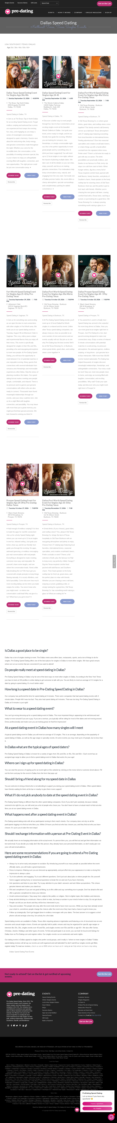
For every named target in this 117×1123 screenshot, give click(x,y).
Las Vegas (76, 1073)
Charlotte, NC (58, 1096)
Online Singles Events (49, 1000)
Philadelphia (55, 1081)
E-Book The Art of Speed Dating (88, 1005)
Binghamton (8, 1066)
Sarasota (15, 1086)
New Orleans (8, 1079)
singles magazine (94, 12)
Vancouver (29, 1089)
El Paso (47, 1070)
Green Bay (30, 1072)
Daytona (100, 1068)
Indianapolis (8, 1073)
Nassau (88, 1077)
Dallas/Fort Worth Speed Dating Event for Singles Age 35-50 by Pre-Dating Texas (57, 502)
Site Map (51, 1051)
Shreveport (37, 1086)
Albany (13, 1065)
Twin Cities (21, 1089)
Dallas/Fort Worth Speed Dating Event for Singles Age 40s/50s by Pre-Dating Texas (93, 95)
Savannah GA (23, 1086)
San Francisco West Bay (70, 1084)
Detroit (30, 1070)
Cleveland (43, 1068)
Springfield (8, 1087)
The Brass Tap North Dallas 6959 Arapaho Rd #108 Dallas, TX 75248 (18, 105)
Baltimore (89, 1065)
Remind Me (11, 182)
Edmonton (41, 1070)
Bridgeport (38, 1066)
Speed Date (45, 3)
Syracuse (56, 1087)
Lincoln (89, 1073)
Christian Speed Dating (30, 1056)
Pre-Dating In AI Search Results (66, 1107)
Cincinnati (36, 1068)
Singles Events (9, 3)
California (43, 1096)
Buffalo (51, 1066)
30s (16, 47)
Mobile (26, 1077)
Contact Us (81, 1015)
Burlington (57, 1066)
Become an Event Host (85, 1010)
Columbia (60, 1068)
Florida (14, 1098)
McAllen (60, 1075)
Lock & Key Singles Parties (50, 1002)
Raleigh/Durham (42, 1082)
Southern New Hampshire (73, 1086)
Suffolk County (48, 1087)
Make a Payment (47, 1020)
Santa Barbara (97, 1084)
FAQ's (44, 1007)
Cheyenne (23, 1068)
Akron (8, 1065)
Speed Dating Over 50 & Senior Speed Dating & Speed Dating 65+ (61, 1054)
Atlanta (47, 1065)
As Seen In (81, 1002)
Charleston (98, 1066)
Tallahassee (63, 1087)
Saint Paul (91, 1082)
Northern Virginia (60, 1079)
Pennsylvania (38, 1101)
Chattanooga (15, 1068)
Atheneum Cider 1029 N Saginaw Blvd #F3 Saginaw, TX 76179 (17, 306)
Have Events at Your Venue (86, 1013)
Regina (50, 1082)
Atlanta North (53, 1065)
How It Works (46, 1005)
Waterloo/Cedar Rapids (59, 1089)
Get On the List (104, 974)
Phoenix (53, 1101)
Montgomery (46, 1077)
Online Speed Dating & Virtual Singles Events (29, 1054)
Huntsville (97, 1072)
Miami (90, 1075)
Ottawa (13, 1081)
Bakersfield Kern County (78, 1065)
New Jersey (67, 1100)
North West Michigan (34, 1079)
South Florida (60, 1086)
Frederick (85, 1070)
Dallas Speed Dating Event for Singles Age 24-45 (56, 94)
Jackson (25, 1073)
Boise (27, 1066)
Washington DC (46, 1089)
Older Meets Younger (62, 1058)
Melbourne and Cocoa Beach (72, 1075)
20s (12, 47)
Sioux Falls (45, 1086)
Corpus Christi (76, 1068)
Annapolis (40, 1065)
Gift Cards (34, 3)
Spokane (97, 1086)
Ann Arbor (34, 1065)
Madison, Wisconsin (17, 1100)
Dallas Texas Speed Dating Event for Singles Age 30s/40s (22, 94)
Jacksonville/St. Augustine (36, 1073)
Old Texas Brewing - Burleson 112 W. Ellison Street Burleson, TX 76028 (90, 107)
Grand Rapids (22, 1072)
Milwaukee (12, 1077)
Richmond (60, 1082)
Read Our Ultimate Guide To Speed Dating (44, 1107)
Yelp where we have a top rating (85, 946)
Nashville (81, 1077)
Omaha (89, 1079)
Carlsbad (78, 1066)
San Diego (34, 1084)
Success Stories (22, 3)
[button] (111, 1117)
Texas (51, 1103)
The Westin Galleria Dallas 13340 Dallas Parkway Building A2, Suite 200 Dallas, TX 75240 (53, 106)
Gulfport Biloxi (54, 1072)
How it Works (64, 12)
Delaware (10, 1070)
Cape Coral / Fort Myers (68, 1066)
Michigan (31, 1100)
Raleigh (72, 1101)
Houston (81, 1072)
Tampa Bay (72, 1087)
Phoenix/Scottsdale (65, 1081)
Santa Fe (9, 1086)
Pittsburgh (75, 1081)
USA (6, 44)
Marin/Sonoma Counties (50, 1075)
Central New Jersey (88, 1066)
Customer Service (83, 997)
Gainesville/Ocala (11, 1072)
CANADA (50, 1096)
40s (20, 47)
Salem (97, 1082)
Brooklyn (45, 1066)
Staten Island (39, 1087)
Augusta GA (61, 1065)
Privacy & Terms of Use (41, 1051)
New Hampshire (96, 1077)
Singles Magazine (83, 1000)
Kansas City (55, 1073)
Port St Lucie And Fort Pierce (87, 1081)
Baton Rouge (96, 1065)
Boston (32, 1066)
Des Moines (23, 1070)
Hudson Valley (89, 1072)
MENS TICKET (31, 175)
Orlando (7, 1081)
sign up (108, 12)
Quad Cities (24, 1082)
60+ (28, 47)
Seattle (30, 1086)
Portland (99, 1081)
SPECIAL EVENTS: (11, 1054)
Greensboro (38, 1072)
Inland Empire (17, 1073)
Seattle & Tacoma (37, 1103)
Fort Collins (67, 1070)
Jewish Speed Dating (17, 1056)
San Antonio (16, 1084)
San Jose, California (25, 1103)
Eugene (53, 1070)
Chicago (29, 1068)
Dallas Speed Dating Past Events (21, 952)
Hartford (69, 1072)
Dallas (83, 1068)
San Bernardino (25, 1084)
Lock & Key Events (60, 1051)
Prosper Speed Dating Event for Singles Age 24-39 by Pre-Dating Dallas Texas (22, 502)
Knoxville (63, 1073)
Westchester (70, 1089)
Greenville (46, 1072)
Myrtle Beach (61, 1077)
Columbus (67, 1068)
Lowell (34, 1075)
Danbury (88, 1068)
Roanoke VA (68, 1082)
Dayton (95, 1068)
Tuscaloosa (13, 1089)
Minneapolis (19, 1077)
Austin (68, 1065)
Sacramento (83, 1082)
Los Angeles (21, 1075)
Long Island (13, 1075)
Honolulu (75, 1072)
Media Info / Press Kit (84, 1007)
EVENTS (51, 12)
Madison (39, 1075)
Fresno (91, 1070)
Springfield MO (23, 1087)
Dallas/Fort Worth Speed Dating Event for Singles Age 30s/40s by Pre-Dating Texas (57, 294)
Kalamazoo (48, 1073)
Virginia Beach (37, 1089)
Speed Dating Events (48, 997)
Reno (54, 1082)
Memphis (84, 1075)
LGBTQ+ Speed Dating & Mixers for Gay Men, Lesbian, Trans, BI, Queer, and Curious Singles (63, 1056)
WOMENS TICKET (13, 175)
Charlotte (7, 1068)
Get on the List (104, 4)
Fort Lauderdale (76, 1070)
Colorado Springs (52, 1068)
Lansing (69, 1073)
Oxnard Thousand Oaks (23, 1081)
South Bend (52, 1086)
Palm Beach (35, 1081)
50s (24, 47)
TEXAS (25, 44)
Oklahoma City (82, 1079)
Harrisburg (62, 1072)
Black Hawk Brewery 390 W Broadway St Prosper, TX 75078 (87, 306)
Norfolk (25, 1079)
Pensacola (43, 1081)
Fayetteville (60, 1070)
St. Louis (31, 1087)
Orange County (97, 1079)
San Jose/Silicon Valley (84, 1084)
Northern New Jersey (48, 1079)
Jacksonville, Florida (65, 1098)
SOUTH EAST (15, 44)
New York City (18, 1079)
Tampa (56, 1103)
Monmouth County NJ (35, 1077)
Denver (16, 1070)
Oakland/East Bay (71, 1079)
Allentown (27, 1065)
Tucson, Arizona (64, 1103)
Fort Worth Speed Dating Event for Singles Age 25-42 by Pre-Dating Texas (21, 294)
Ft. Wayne (97, 1070)
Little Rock (95, 1073)
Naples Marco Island (72, 1077)
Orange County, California (20, 1101)
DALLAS (32, 44)
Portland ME (8, 1082)
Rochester (76, 1082)
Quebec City (32, 1082)
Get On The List (114, 561)
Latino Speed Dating (49, 1058)
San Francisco (42, 1084)
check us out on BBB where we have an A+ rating (49, 946)
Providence (16, 1082)
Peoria (49, 1081)
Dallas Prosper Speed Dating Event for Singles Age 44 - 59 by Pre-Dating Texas (92, 294)
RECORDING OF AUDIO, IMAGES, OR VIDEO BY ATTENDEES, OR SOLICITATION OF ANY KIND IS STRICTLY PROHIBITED (54, 1047)
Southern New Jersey (88, 1086)
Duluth (35, 1070)
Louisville (28, 1075)
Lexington (82, 1073)
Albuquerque (19, 1065)
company (78, 12)
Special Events (47, 1015)
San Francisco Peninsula (55, 1084)
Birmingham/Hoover (18, 1066)
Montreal (53, 1077)
